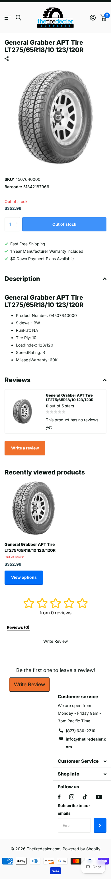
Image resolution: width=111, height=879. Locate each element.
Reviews (17, 379)
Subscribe (100, 825)
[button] (18, 219)
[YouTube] (99, 797)
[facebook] (59, 797)
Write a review (25, 447)
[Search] (18, 17)
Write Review (29, 684)
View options (24, 577)
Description (22, 278)
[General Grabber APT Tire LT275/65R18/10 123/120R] (34, 508)
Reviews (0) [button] (18, 627)
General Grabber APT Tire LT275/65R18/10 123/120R (30, 547)
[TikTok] (85, 796)
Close (82, 761)
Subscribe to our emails (74, 809)
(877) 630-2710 (80, 730)
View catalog (8, 17)
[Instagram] (71, 796)
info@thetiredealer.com (86, 743)
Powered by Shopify (81, 848)
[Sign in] (93, 17)
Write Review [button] (55, 641)
